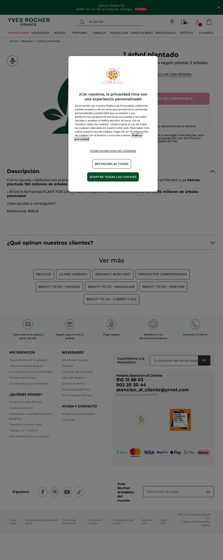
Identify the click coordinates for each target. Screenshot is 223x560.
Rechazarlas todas (112, 163)
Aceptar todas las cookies (113, 177)
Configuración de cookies (113, 151)
